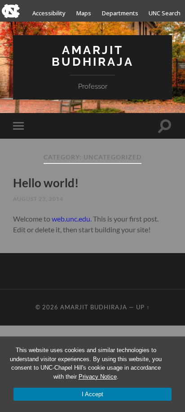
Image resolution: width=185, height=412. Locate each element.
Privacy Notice (98, 376)
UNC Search (165, 13)
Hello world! (46, 183)
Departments (120, 13)
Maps (83, 13)
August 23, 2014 (38, 198)
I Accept (92, 394)
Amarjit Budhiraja (93, 55)
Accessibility (49, 13)
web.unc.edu (71, 218)
